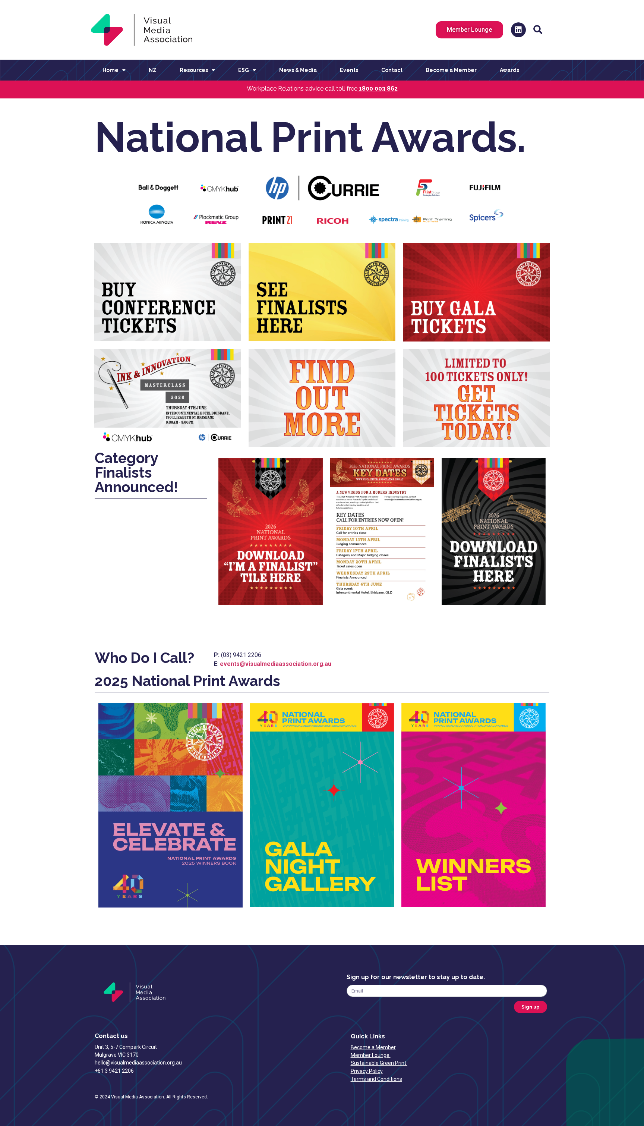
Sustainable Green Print (379, 1063)
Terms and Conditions (376, 1079)
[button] (538, 29)
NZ (153, 70)
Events (349, 70)
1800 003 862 (378, 88)
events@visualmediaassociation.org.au (275, 663)
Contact (391, 70)
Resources (194, 70)
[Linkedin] (518, 29)
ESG (243, 70)
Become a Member (451, 70)
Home (110, 70)
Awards (509, 70)
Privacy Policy (367, 1071)
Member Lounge (371, 1055)
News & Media (298, 70)
